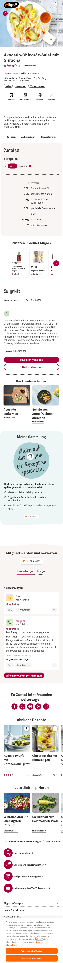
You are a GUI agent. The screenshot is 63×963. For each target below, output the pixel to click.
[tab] (31, 903)
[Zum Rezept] (17, 751)
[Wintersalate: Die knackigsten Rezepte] (17, 812)
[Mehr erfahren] (17, 413)
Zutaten (11, 136)
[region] (31, 940)
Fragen (41, 571)
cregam (20, 621)
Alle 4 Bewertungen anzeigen (24, 675)
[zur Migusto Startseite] (11, 3)
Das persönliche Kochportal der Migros (23, 841)
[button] (9, 622)
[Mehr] (54, 610)
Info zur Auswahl (30, 166)
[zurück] (5, 13)
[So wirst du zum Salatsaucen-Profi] (45, 812)
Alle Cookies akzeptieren (31, 958)
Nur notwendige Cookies (31, 950)
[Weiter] (56, 263)
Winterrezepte (37, 85)
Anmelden (34, 517)
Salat (8, 85)
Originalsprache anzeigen (18, 659)
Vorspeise (20, 85)
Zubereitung (28, 136)
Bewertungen (48, 136)
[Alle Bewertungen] (10, 65)
